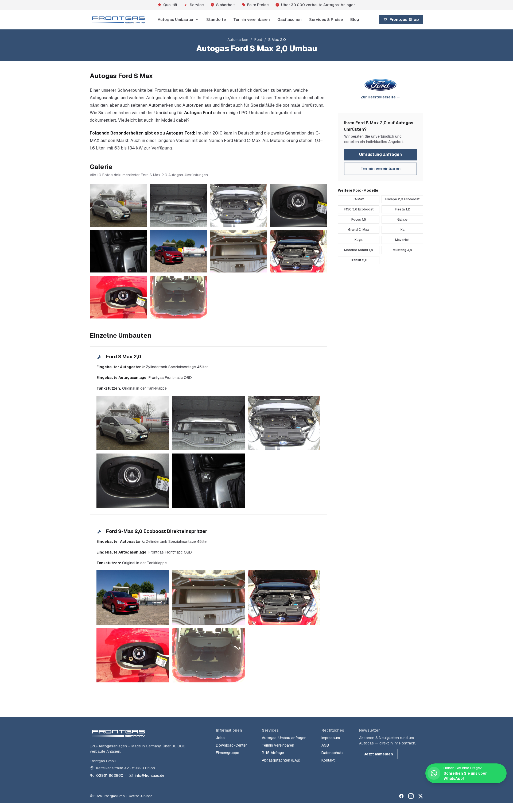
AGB (325, 745)
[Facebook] (401, 796)
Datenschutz (332, 752)
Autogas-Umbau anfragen (284, 737)
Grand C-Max (358, 230)
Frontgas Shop (404, 19)
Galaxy (402, 219)
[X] (420, 796)
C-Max (358, 199)
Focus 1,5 (358, 219)
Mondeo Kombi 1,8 (358, 250)
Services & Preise (326, 19)
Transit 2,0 (358, 260)
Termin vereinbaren (251, 19)
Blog (354, 19)
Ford (258, 39)
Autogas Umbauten (176, 19)
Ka (403, 230)
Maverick (402, 240)
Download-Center (231, 745)
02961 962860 (109, 775)
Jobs (220, 737)
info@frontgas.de (149, 775)
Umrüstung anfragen (380, 154)
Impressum (330, 737)
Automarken (237, 39)
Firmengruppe (227, 752)
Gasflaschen (289, 19)
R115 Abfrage (273, 752)
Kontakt (328, 760)
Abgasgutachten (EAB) (281, 760)
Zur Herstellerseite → (380, 97)
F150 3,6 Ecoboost (359, 209)
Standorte (216, 19)
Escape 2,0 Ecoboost (402, 199)
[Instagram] (411, 796)
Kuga (359, 240)
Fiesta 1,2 (402, 209)
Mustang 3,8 (402, 250)
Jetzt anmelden (378, 754)
